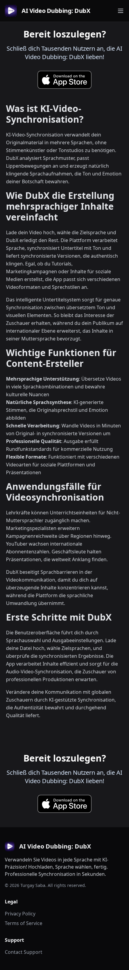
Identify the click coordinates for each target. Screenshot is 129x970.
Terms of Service (23, 923)
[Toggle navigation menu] (120, 10)
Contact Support (23, 952)
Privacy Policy (20, 913)
